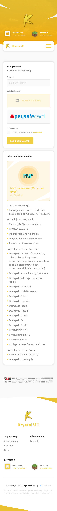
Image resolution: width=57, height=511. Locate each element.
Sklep (6, 450)
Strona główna (10, 441)
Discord (34, 441)
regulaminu (37, 132)
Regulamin (8, 445)
